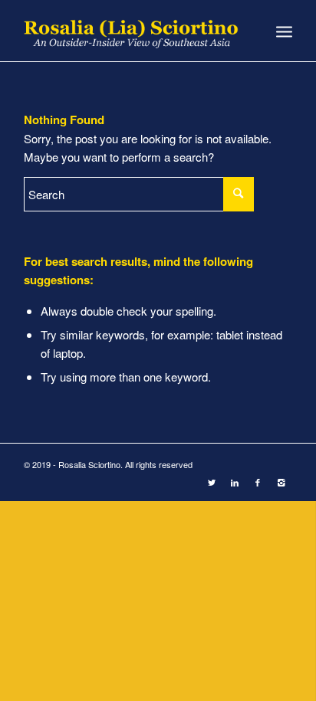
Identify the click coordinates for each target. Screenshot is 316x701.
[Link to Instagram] (280, 481)
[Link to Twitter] (211, 481)
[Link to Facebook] (257, 481)
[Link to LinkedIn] (234, 481)
